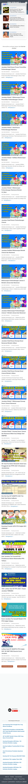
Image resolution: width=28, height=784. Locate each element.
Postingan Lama (21, 666)
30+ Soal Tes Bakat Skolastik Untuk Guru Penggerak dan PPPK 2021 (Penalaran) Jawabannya (13, 466)
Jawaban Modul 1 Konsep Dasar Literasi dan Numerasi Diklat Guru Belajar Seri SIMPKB (13, 434)
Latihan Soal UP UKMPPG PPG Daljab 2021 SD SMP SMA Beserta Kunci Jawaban (12, 651)
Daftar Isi (7, 776)
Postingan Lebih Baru (7, 666)
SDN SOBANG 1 (14, 2)
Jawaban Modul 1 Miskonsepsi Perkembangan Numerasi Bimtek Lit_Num (11, 190)
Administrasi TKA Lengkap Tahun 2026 (12, 759)
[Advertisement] (14, 691)
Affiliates (15, 778)
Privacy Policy (22, 778)
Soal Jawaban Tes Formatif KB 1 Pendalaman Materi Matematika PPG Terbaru (12, 559)
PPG (3, 493)
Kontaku (12, 776)
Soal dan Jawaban (5, 64)
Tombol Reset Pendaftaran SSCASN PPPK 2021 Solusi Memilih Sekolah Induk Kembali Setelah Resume (13, 731)
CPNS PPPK (4, 461)
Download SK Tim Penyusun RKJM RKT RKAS (14, 756)
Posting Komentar (15, 71)
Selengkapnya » (9, 77)
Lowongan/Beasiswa (7, 778)
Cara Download (18, 776)
